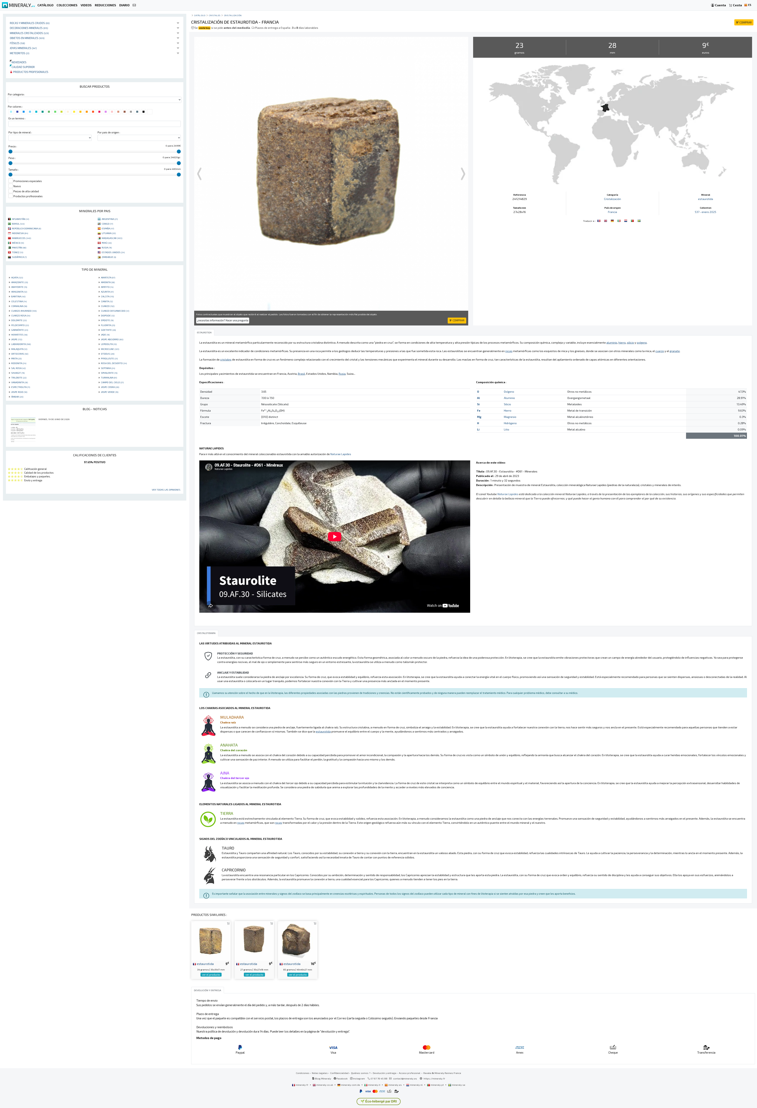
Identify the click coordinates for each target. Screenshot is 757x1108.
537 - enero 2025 (705, 212)
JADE (105, 334)
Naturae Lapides (340, 454)
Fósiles (17, 43)
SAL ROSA (18, 368)
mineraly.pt (437, 1084)
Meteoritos (19, 53)
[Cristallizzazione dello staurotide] (619, 220)
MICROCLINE (110, 349)
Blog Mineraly (322, 1078)
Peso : (12, 158)
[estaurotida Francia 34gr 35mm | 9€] (211, 940)
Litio (506, 429)
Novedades (18, 62)
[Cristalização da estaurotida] (633, 220)
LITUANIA (109, 233)
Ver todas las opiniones (166, 489)
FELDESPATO (20, 325)
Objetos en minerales (27, 38)
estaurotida (705, 199)
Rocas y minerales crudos (30, 23)
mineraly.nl (416, 1084)
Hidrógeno (510, 423)
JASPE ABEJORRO (112, 339)
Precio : (12, 146)
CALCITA (107, 296)
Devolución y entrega (384, 1073)
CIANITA (107, 301)
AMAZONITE (19, 282)
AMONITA (108, 282)
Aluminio (509, 398)
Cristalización (233, 15)
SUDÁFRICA (19, 257)
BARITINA (18, 296)
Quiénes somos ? (360, 1073)
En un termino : (16, 118)
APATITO (107, 286)
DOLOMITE (19, 320)
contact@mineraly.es (405, 1078)
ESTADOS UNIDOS (113, 252)
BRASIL (18, 223)
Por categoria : (16, 94)
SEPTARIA (108, 368)
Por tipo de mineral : (20, 132)
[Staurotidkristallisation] (613, 220)
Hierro (507, 410)
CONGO (107, 223)
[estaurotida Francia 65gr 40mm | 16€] (297, 940)
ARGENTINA (110, 219)
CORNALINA (19, 306)
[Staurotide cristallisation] (599, 220)
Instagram (358, 1078)
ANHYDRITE (19, 286)
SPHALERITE (109, 372)
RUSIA (107, 247)
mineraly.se (458, 1084)
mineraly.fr (302, 1084)
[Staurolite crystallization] (606, 220)
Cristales (215, 15)
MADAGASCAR (112, 238)
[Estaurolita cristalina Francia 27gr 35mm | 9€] (254, 940)
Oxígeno (509, 391)
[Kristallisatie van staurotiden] (626, 220)
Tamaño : (13, 169)
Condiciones (302, 1073)
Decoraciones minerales (29, 28)
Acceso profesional (410, 1073)
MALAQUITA (19, 349)
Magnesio (510, 416)
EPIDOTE (107, 320)
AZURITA (107, 291)
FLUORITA (108, 325)
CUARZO (107, 306)
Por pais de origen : (109, 132)
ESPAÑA (108, 228)
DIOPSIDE (108, 315)
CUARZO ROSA (20, 315)
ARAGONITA (19, 291)
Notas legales (320, 1073)
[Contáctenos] (134, 5)
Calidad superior (22, 67)
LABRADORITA (21, 344)
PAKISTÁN (19, 247)
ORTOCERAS (19, 353)
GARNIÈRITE (19, 329)
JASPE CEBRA (110, 387)
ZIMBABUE (109, 257)
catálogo (199, 15)
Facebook (342, 1078)
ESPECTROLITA (20, 387)
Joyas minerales (23, 48)
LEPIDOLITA (109, 344)
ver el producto (211, 974)
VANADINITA (19, 382)
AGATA (17, 277)
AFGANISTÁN (20, 219)
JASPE (16, 339)
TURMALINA (109, 377)
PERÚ (107, 242)
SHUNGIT (18, 372)
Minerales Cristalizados (29, 33)
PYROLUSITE (109, 358)
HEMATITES (19, 334)
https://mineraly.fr (434, 1078)
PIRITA (16, 358)
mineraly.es (395, 1084)
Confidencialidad (339, 1073)
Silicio (507, 404)
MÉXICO (18, 242)
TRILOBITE (18, 377)
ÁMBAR (17, 396)
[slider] (10, 151)
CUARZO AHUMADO (23, 310)
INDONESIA (20, 233)
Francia (612, 212)
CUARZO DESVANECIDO (115, 310)
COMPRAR (744, 22)
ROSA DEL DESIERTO (114, 363)
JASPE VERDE (109, 391)
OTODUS (107, 353)
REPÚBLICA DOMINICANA (26, 228)
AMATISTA (108, 277)
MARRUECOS (21, 238)
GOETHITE (108, 329)
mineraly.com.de (350, 1084)
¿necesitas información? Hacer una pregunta (222, 320)
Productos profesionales (30, 71)
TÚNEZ (17, 252)
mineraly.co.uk (325, 1084)
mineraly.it (374, 1084)
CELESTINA (19, 301)
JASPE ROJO (19, 391)
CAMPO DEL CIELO (112, 382)
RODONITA (18, 363)
